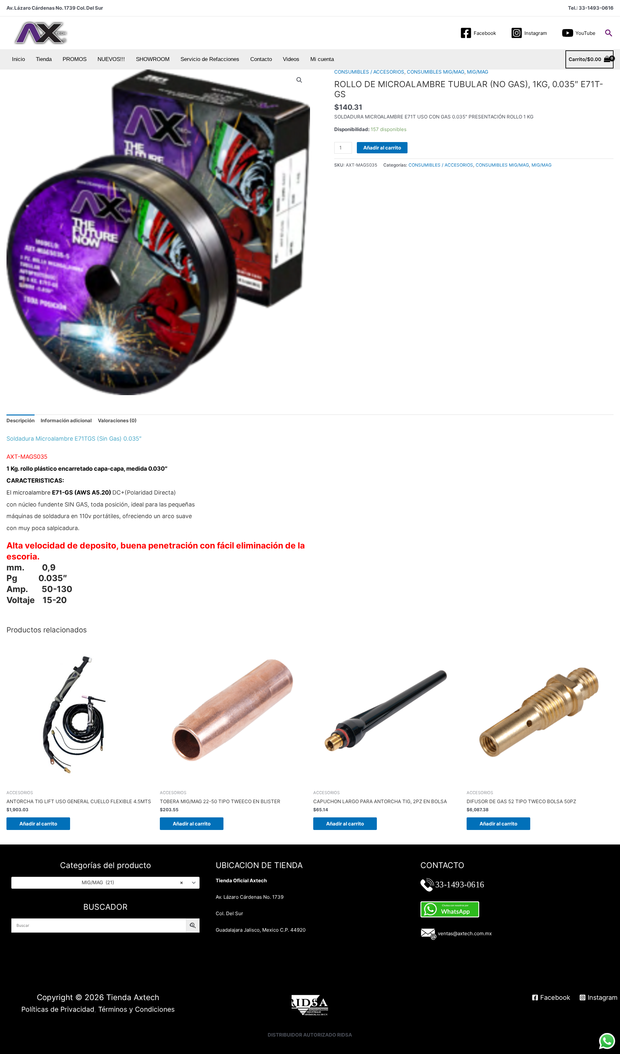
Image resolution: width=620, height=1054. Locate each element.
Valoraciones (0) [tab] (117, 420)
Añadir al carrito (382, 148)
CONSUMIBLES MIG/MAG (435, 72)
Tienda (44, 59)
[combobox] (105, 883)
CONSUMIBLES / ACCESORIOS (369, 72)
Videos (291, 59)
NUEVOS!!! (111, 59)
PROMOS (75, 59)
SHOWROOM (153, 59)
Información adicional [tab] (66, 420)
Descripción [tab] (20, 420)
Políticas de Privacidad (57, 1009)
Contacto (261, 59)
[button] (609, 33)
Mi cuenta (322, 59)
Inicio (18, 59)
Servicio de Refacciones (210, 59)
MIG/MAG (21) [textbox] (132, 882)
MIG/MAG (477, 72)
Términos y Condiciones (136, 1009)
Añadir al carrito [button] (38, 824)
